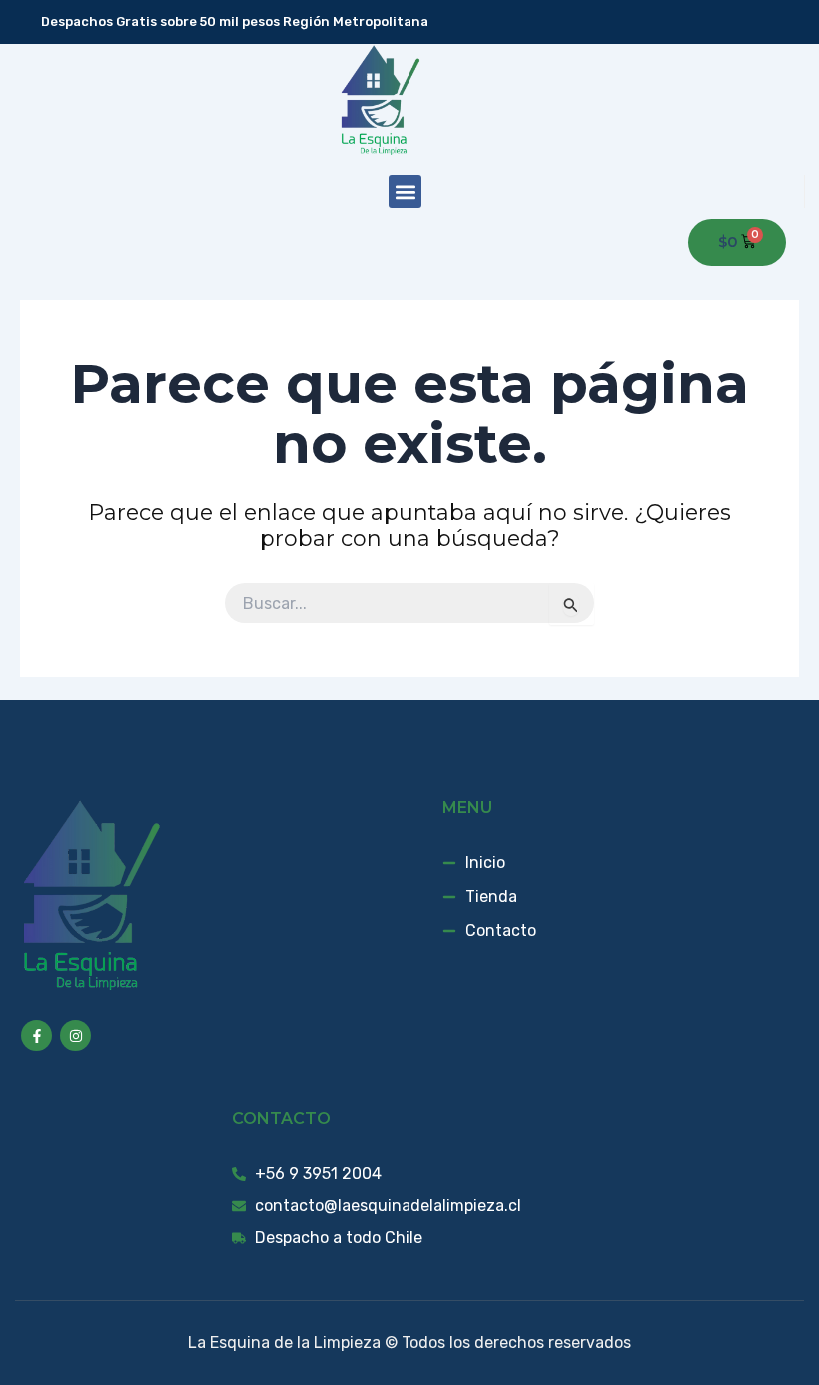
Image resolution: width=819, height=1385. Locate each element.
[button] (405, 191)
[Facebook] (762, 22)
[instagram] (791, 22)
